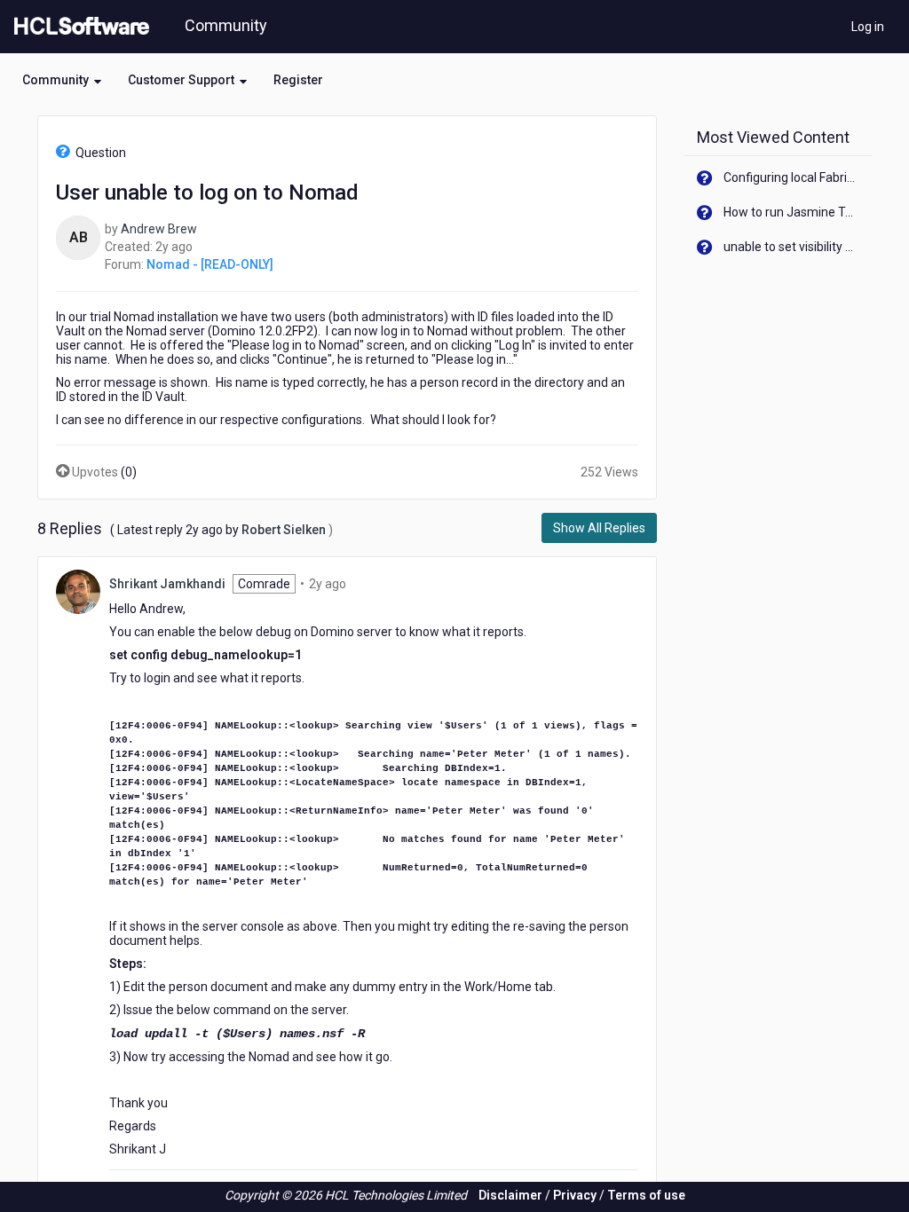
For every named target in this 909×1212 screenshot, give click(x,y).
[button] (62, 79)
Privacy (575, 1195)
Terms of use (646, 1195)
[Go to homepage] (78, 26)
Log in (867, 27)
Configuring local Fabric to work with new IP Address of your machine (791, 177)
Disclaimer (510, 1195)
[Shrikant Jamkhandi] (78, 591)
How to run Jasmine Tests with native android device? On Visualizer (791, 212)
